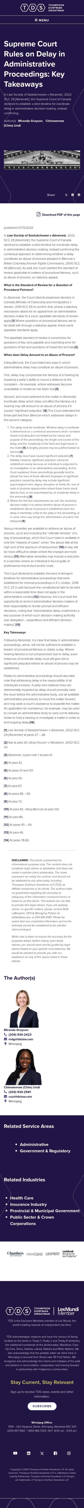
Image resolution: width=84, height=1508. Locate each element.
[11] (16, 556)
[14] (31, 722)
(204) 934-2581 (19, 1092)
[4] (45, 410)
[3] (56, 389)
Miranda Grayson (30, 121)
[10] (61, 547)
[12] (36, 596)
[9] (23, 521)
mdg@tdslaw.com (20, 1039)
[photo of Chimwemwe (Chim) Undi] (42, 1065)
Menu (43, 20)
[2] (76, 347)
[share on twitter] (64, 195)
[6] (21, 452)
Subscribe (42, 1406)
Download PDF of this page (60, 214)
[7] (71, 456)
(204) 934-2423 (19, 1034)
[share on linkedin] (77, 195)
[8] (30, 497)
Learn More (29, 113)
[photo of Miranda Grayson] (42, 1008)
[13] (17, 624)
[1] (13, 320)
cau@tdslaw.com (19, 1096)
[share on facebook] (71, 195)
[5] (24, 448)
